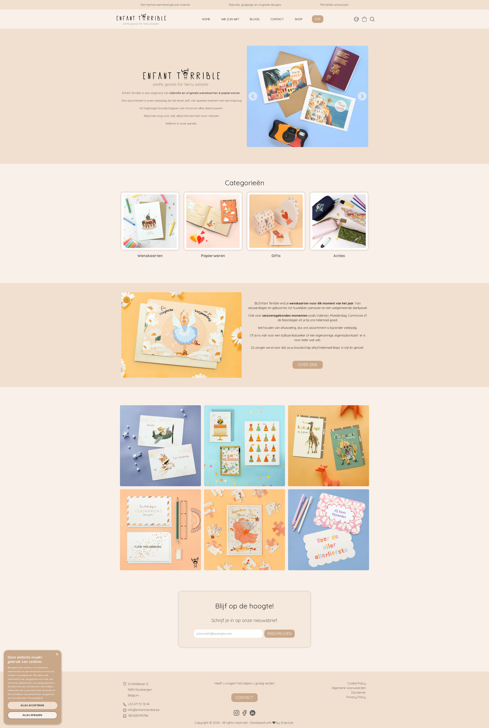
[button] (372, 19)
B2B (317, 19)
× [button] (56, 654)
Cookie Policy (356, 683)
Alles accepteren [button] (32, 705)
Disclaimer (358, 692)
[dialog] (32, 687)
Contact (244, 697)
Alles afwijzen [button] (32, 715)
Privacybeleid (35, 698)
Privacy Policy (356, 697)
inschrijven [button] (279, 633)
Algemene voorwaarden (349, 688)
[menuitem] (206, 19)
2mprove (287, 723)
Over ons (307, 364)
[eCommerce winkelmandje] (364, 19)
